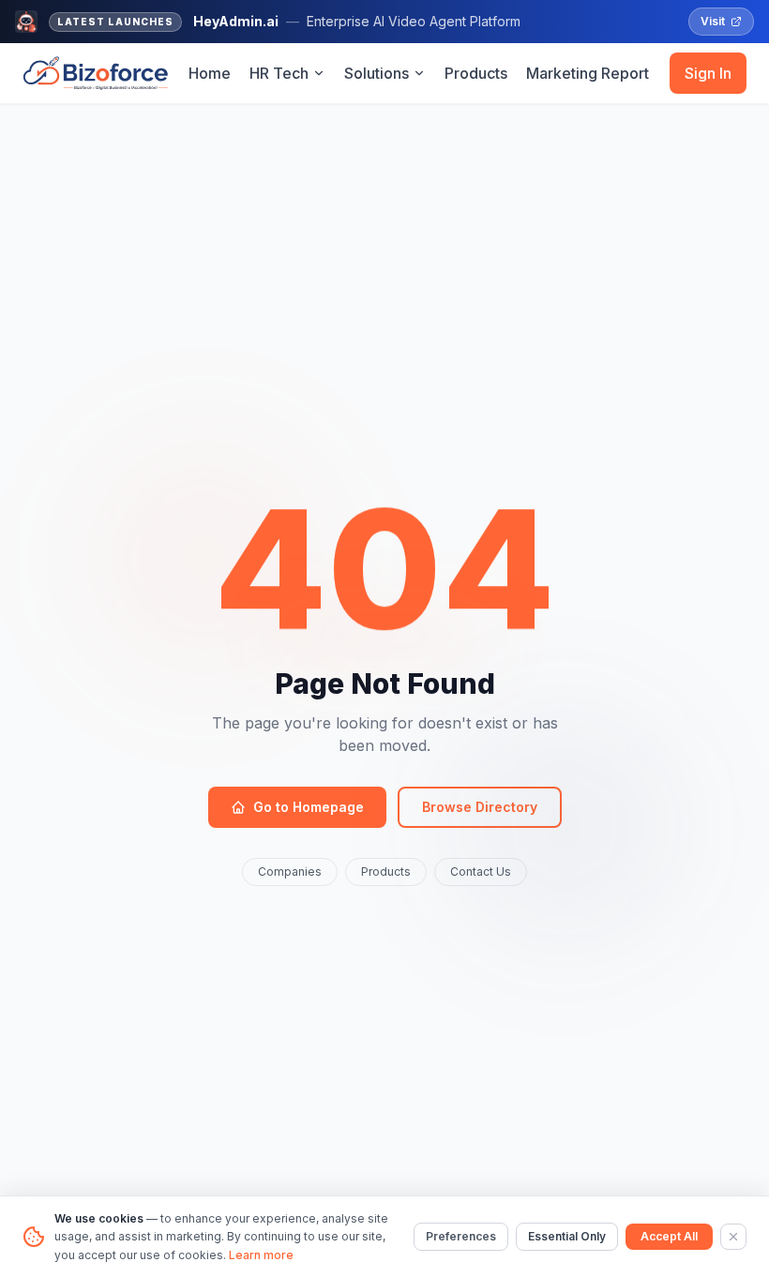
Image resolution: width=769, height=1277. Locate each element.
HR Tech (279, 73)
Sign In (708, 73)
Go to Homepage (308, 807)
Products (476, 73)
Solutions (376, 73)
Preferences (461, 1236)
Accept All (669, 1236)
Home (209, 73)
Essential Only (567, 1236)
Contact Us (480, 871)
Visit (713, 21)
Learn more (261, 1255)
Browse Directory (479, 807)
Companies (290, 871)
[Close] (733, 1237)
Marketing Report (587, 73)
